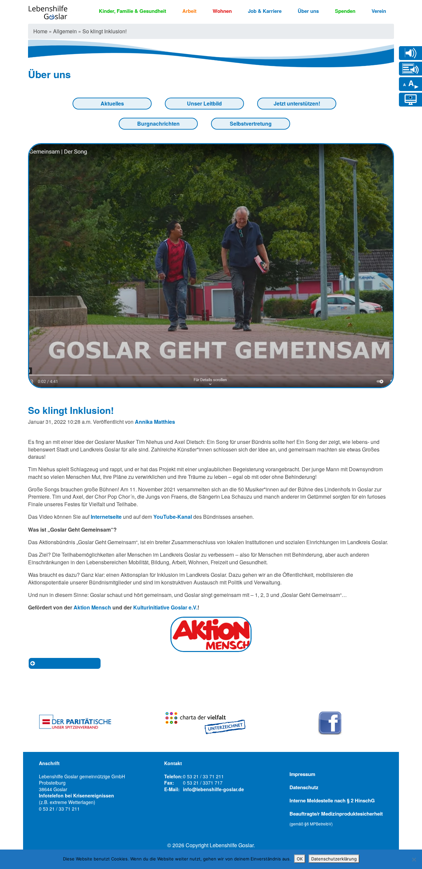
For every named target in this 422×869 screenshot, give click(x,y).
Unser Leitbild (204, 103)
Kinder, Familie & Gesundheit (132, 11)
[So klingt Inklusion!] (211, 384)
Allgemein (65, 31)
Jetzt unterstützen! (297, 103)
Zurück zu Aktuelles (64, 663)
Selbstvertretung (251, 123)
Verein (379, 11)
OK (300, 858)
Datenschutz (303, 787)
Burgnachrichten (158, 123)
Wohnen (222, 11)
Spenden (345, 11)
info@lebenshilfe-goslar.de (213, 789)
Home (40, 31)
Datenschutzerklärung (334, 858)
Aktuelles (112, 103)
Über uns (308, 11)
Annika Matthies (155, 421)
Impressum (302, 774)
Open (411, 52)
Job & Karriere (265, 11)
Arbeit (189, 11)
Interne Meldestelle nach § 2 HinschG (332, 800)
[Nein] (413, 859)
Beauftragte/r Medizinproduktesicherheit (336, 818)
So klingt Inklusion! (71, 410)
